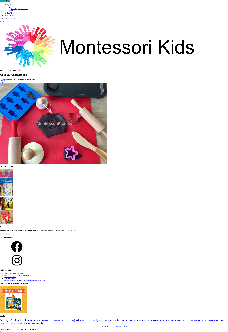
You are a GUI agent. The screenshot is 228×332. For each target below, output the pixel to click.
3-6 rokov (14, 320)
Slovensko (197, 320)
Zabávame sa (7, 4)
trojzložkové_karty (216, 320)
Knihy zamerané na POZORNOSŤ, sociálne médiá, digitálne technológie (24, 280)
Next (1, 82)
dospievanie (56, 320)
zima (25, 323)
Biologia (33, 320)
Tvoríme (9, 12)
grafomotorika (68, 320)
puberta (182, 320)
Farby (61, 320)
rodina (186, 320)
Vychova (20, 323)
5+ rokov (24, 320)
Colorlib (22, 329)
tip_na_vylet (205, 320)
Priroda (178, 320)
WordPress (35, 329)
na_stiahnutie (153, 320)
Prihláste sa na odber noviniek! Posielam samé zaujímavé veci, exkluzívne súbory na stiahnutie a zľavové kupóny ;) (32, 230)
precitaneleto (169, 320)
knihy (96, 320)
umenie (8, 323)
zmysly (30, 323)
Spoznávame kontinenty (10, 277)
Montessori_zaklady (140, 320)
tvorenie (2, 323)
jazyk (76, 320)
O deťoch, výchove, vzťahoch (19, 9)
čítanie (42, 323)
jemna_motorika (86, 320)
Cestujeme (10, 10)
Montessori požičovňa (10, 18)
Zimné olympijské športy (11, 278)
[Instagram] (17, 266)
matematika (103, 320)
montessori (112, 320)
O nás (5, 17)
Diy (52, 320)
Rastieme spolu (8, 13)
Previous (2, 80)
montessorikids (31, 79)
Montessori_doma (125, 320)
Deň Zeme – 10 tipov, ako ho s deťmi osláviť (16, 275)
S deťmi (13, 7)
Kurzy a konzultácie (9, 15)
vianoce (13, 323)
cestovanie (46, 320)
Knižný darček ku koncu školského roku (15, 273)
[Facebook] (17, 253)
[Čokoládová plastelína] (53, 163)
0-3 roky (4, 320)
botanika (39, 320)
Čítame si (9, 5)
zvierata (36, 323)
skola (192, 320)
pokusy (161, 320)
